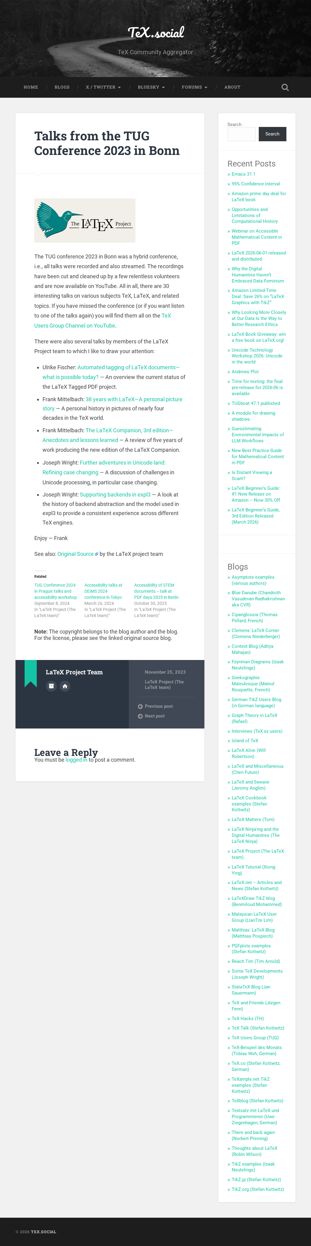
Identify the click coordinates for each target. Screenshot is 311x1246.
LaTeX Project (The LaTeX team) (164, 684)
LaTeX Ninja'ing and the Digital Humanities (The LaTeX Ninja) (256, 835)
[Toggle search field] (285, 87)
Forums (192, 87)
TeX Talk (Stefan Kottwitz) (258, 1028)
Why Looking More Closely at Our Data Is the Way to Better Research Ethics (259, 318)
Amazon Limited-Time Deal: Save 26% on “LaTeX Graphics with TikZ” (258, 296)
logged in (76, 759)
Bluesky (148, 87)
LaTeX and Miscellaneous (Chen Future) (258, 769)
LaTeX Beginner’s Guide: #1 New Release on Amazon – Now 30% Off (256, 494)
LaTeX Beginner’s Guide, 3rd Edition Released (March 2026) (256, 516)
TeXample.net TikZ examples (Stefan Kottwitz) (251, 1085)
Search (234, 124)
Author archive (51, 686)
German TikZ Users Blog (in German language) (256, 702)
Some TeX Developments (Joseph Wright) (257, 974)
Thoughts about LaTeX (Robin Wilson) (254, 1151)
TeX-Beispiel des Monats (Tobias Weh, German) (257, 1050)
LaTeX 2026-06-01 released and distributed (259, 256)
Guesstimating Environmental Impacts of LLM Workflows (258, 435)
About (232, 87)
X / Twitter (100, 87)
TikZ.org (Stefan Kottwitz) (258, 1189)
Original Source (75, 554)
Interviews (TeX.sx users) (257, 731)
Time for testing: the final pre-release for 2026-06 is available (257, 387)
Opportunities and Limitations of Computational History (255, 215)
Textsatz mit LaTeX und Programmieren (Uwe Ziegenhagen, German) (255, 1116)
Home (31, 87)
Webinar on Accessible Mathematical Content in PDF (257, 237)
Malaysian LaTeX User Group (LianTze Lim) (254, 917)
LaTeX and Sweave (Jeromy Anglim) (250, 785)
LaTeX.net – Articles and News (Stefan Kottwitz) (257, 885)
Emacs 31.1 (243, 174)
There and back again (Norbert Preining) (253, 1135)
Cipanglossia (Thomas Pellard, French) (255, 617)
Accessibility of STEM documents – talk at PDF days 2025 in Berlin (156, 591)
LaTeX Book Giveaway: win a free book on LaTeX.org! (259, 337)
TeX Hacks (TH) (248, 1018)
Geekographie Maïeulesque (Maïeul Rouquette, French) (253, 684)
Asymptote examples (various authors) (253, 580)
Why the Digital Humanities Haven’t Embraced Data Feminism (258, 275)
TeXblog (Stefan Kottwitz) (257, 1101)
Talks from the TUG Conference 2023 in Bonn (107, 143)
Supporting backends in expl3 (115, 494)
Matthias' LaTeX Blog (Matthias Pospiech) (253, 933)
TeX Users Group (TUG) (255, 1038)
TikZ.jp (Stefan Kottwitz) (256, 1179)
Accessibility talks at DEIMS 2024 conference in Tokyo (103, 591)
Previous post (159, 706)
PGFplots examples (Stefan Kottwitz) (251, 949)
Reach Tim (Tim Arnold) (256, 961)
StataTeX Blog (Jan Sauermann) (251, 990)
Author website (65, 686)
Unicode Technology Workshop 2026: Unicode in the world (257, 356)
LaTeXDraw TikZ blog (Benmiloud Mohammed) (257, 901)
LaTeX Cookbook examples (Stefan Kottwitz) (249, 804)
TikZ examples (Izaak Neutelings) (253, 1167)
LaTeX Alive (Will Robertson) (249, 753)
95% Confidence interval (256, 184)
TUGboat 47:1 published (256, 403)
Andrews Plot (245, 371)
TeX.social (155, 32)
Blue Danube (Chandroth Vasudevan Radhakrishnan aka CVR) (258, 599)
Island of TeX (245, 740)
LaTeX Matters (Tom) (253, 819)
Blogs (62, 87)
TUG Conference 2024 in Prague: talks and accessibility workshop (55, 591)
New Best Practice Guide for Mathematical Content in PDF (258, 456)
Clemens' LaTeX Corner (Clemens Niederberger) (256, 633)
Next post (155, 716)
